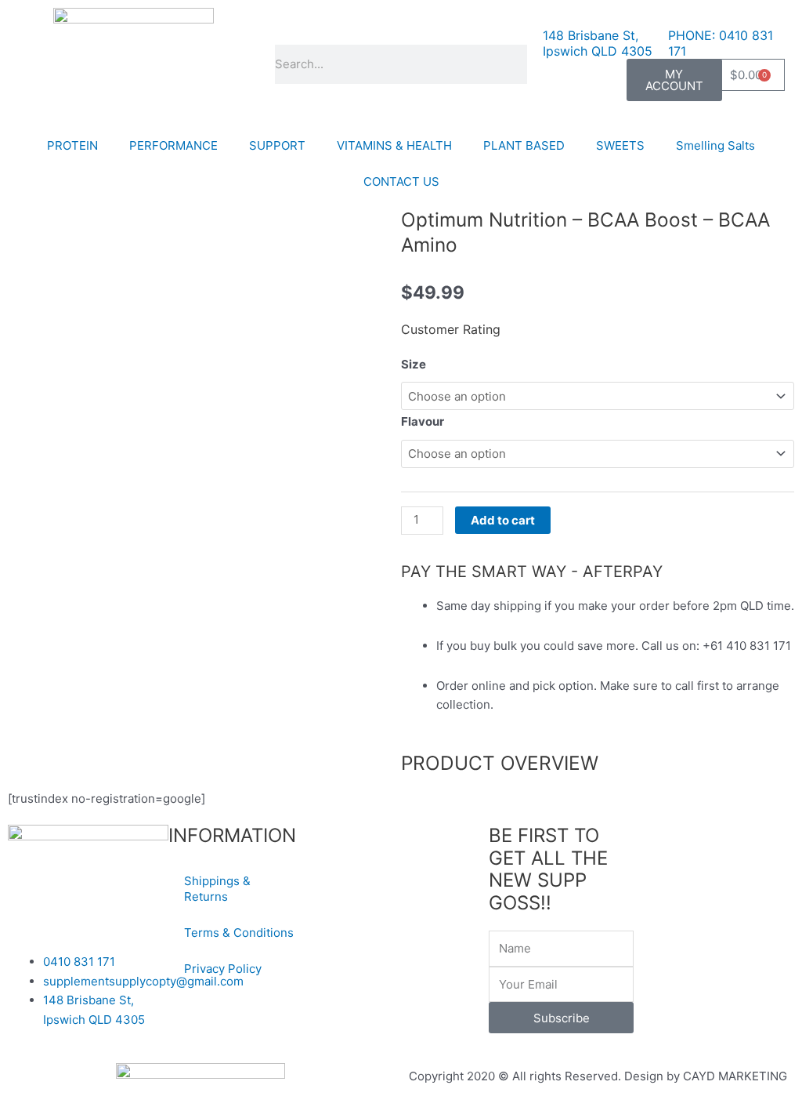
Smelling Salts (715, 145)
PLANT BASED (524, 145)
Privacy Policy (223, 968)
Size (413, 364)
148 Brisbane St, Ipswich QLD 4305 (597, 43)
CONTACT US (401, 181)
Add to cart (503, 520)
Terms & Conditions (239, 932)
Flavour (422, 421)
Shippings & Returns (217, 888)
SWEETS (620, 145)
